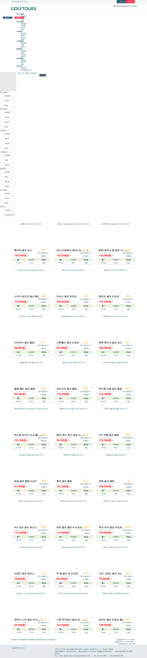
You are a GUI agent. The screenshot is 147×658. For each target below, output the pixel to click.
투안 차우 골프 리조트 (110, 527)
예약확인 (19, 18)
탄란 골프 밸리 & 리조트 (69, 527)
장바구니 (8, 18)
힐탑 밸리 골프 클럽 (24, 388)
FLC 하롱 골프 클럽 (109, 434)
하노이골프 (25, 73)
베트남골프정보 (26, 70)
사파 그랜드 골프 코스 (110, 573)
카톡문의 (142, 653)
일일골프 (24, 16)
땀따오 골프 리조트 (109, 296)
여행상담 (24, 68)
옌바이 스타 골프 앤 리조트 (28, 619)
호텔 (22, 20)
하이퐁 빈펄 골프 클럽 (110, 388)
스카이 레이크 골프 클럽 (27, 296)
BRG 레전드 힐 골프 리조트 (113, 250)
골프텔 (23, 25)
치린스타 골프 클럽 (66, 388)
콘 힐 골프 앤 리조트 (67, 573)
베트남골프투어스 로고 (27, 8)
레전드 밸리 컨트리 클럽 (111, 619)
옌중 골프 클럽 (106, 481)
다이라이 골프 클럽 (24, 342)
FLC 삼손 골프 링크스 (25, 527)
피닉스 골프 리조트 (66, 296)
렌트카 (23, 27)
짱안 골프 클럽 (64, 481)
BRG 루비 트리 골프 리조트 (70, 434)
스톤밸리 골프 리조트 (67, 342)
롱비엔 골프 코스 (23, 250)
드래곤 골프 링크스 (24, 573)
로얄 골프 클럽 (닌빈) (25, 481)
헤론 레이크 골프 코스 (110, 342)
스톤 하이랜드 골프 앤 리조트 (71, 619)
